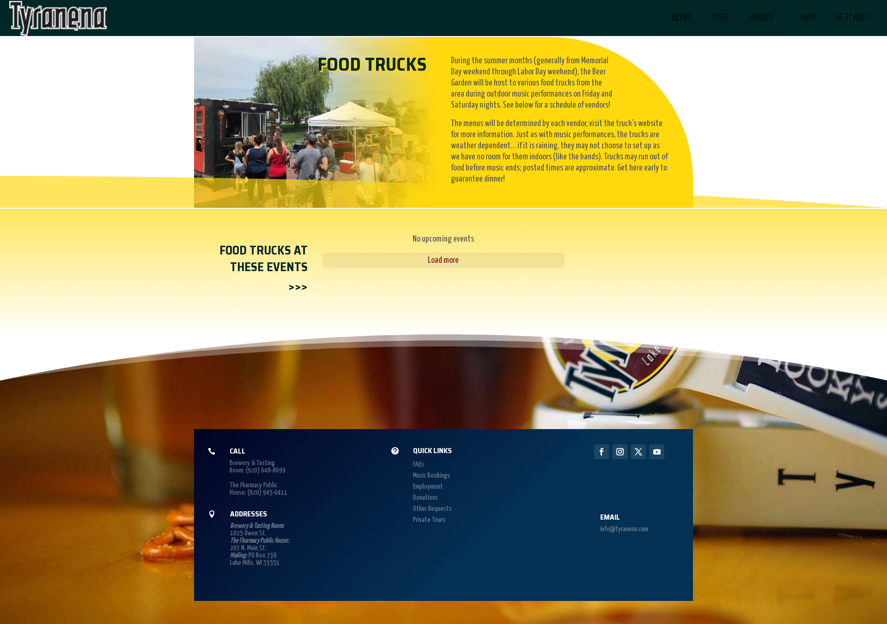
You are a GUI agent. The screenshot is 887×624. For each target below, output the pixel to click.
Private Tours (429, 519)
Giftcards (852, 17)
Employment (428, 486)
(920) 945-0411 (267, 492)
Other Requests (432, 508)
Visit (720, 17)
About (761, 17)
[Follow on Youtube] (657, 451)
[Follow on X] (638, 451)
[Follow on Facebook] (601, 451)
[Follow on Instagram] (620, 451)
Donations (425, 497)
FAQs (418, 464)
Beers (682, 17)
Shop (808, 17)
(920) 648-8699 (266, 470)
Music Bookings (431, 475)
